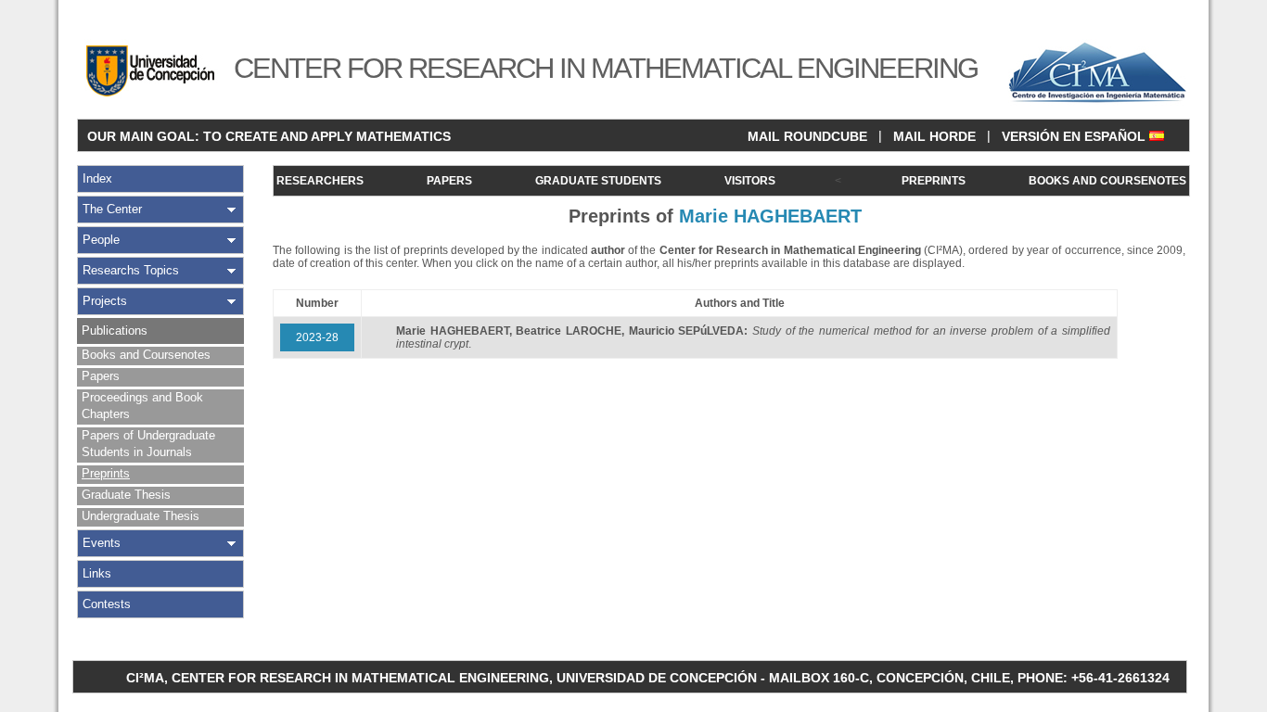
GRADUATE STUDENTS (598, 180)
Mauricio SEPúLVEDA (687, 330)
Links (97, 573)
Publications (114, 330)
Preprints (106, 473)
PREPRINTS (934, 180)
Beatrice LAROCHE (568, 330)
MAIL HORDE (934, 136)
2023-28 (317, 337)
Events (102, 543)
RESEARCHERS (320, 180)
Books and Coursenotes (146, 355)
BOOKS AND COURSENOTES (1107, 180)
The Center (112, 209)
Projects (105, 301)
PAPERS (449, 180)
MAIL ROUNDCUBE (807, 136)
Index (97, 178)
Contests (107, 604)
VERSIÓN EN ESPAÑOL (1075, 136)
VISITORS (749, 180)
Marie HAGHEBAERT (452, 330)
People (101, 240)
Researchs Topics (131, 270)
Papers (101, 376)
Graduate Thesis (126, 495)
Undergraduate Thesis (140, 516)
